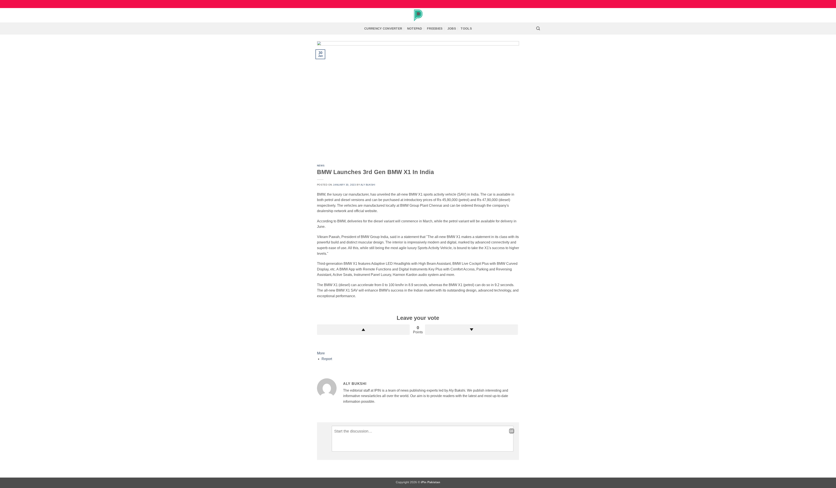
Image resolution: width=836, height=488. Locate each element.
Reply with (511, 431)
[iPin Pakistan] (418, 15)
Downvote (471, 329)
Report (327, 359)
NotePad (414, 28)
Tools (466, 28)
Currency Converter (383, 28)
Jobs (451, 28)
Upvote (363, 329)
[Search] (538, 28)
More (321, 353)
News (320, 165)
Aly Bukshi (368, 184)
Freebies (434, 28)
